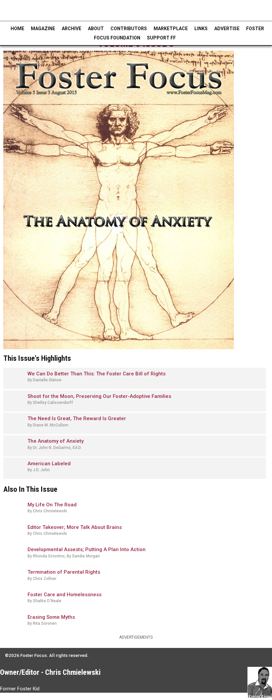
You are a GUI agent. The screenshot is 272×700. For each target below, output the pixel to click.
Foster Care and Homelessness (65, 595)
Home (17, 28)
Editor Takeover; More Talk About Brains (75, 527)
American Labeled (49, 464)
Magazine (43, 28)
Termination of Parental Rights (64, 572)
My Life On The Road (52, 505)
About (96, 28)
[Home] (50, 10)
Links (201, 28)
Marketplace (171, 28)
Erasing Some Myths (51, 617)
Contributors (128, 28)
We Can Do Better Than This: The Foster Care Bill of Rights (97, 374)
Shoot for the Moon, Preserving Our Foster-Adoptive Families (99, 396)
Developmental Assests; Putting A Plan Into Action (87, 549)
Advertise (226, 28)
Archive (71, 28)
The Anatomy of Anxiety (56, 441)
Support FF (161, 37)
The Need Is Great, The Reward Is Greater (77, 418)
